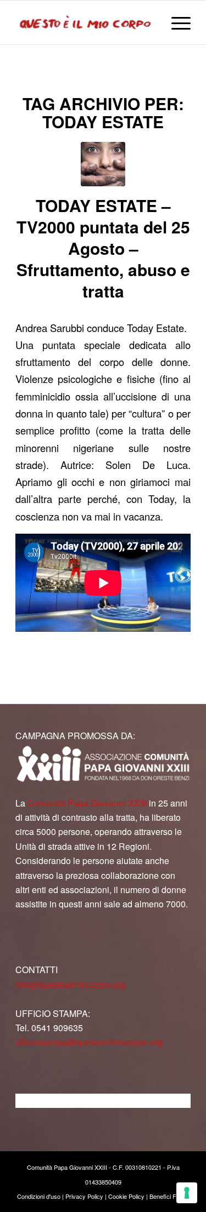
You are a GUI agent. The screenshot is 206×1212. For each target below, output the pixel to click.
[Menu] (175, 22)
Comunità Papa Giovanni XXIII (87, 803)
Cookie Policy (126, 1196)
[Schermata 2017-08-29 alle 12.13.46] (103, 164)
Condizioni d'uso (38, 1196)
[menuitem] (175, 22)
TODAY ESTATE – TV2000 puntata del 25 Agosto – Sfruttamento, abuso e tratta (103, 247)
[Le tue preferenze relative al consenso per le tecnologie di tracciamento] (186, 1192)
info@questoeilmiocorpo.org (70, 984)
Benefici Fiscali (169, 1196)
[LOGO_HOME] (85, 22)
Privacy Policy (84, 1196)
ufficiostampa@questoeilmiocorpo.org (89, 1042)
